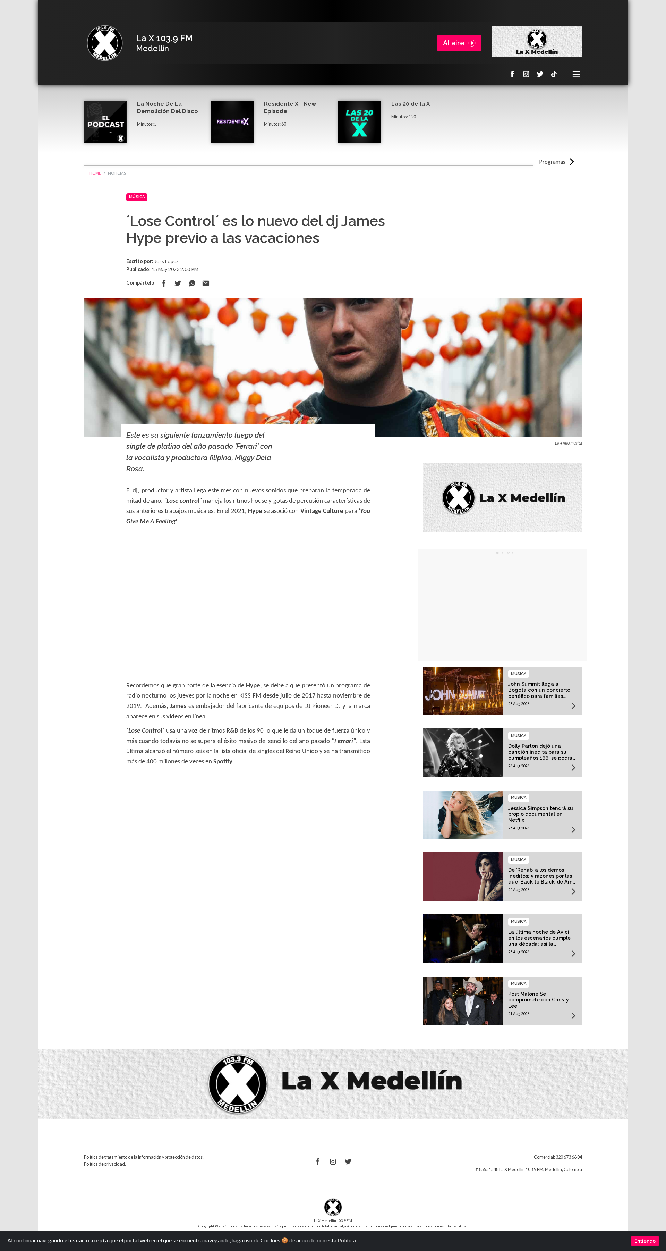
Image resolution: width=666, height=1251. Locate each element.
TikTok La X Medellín (554, 74)
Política (347, 1240)
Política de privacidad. (105, 1164)
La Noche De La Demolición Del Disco (167, 108)
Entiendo (645, 1241)
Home (95, 173)
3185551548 (486, 1169)
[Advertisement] (502, 609)
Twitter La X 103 (540, 74)
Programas (552, 161)
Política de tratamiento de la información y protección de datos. (144, 1157)
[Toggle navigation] (576, 73)
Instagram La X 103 (526, 74)
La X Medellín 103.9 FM (105, 43)
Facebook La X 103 (512, 74)
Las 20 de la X (410, 104)
